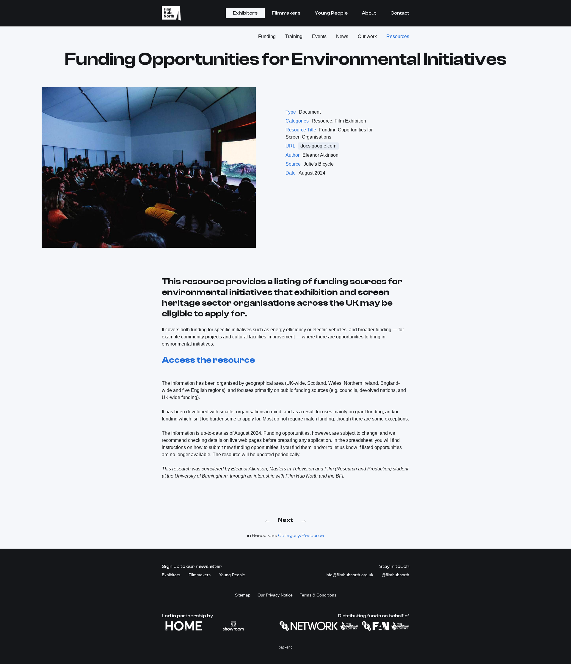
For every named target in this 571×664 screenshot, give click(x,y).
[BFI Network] (319, 626)
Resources (397, 36)
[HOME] (184, 626)
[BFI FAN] (385, 626)
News (342, 36)
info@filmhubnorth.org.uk (350, 574)
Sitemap (242, 595)
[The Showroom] (233, 626)
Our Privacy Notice (275, 595)
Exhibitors (245, 13)
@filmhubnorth (395, 574)
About (369, 13)
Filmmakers (286, 13)
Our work (367, 36)
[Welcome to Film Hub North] (171, 13)
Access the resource (208, 360)
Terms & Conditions (318, 595)
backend (286, 647)
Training (293, 36)
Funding (267, 36)
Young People (331, 13)
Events (319, 36)
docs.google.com (318, 145)
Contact (399, 13)
